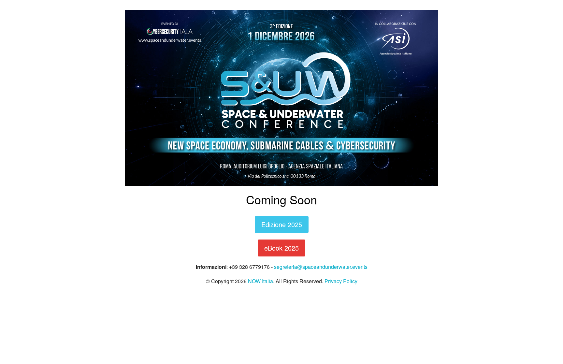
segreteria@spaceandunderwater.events (321, 266)
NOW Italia (260, 281)
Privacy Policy (341, 281)
